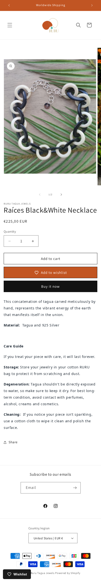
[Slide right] (61, 194)
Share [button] (13, 442)
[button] (9, 25)
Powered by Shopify (67, 573)
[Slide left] (39, 194)
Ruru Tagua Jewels (43, 573)
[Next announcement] (92, 5)
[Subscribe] (75, 487)
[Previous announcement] (9, 5)
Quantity (10, 231)
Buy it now (50, 286)
